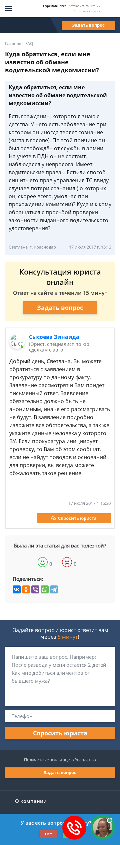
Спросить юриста (87, 11)
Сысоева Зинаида (54, 337)
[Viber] (35, 589)
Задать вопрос (88, 25)
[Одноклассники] (26, 589)
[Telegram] (54, 589)
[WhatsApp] (45, 589)
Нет (48, 833)
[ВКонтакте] (17, 589)
